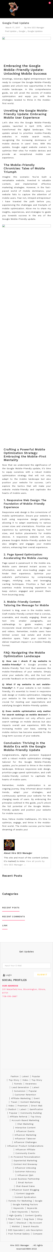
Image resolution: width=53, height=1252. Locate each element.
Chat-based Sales (25, 1186)
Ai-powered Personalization (25, 1157)
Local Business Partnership (25, 1179)
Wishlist (16, 1226)
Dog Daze (29, 1219)
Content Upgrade (25, 1193)
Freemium (23, 1105)
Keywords (18, 1208)
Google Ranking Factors (25, 1204)
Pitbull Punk (14, 1219)
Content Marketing (30, 1102)
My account (35, 1223)
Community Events (25, 1153)
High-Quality (15, 1215)
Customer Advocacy (25, 1171)
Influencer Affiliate (25, 1149)
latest (25, 1076)
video (25, 1080)
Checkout (21, 1223)
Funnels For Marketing (20, 1201)
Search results (31, 1226)
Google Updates (35, 31)
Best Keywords (20, 1212)
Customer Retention (25, 1094)
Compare (37, 1234)
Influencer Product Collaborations (25, 1146)
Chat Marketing (25, 1124)
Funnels (18, 1083)
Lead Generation (20, 1087)
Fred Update (10, 31)
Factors (35, 1212)
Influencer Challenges (25, 1142)
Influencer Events (25, 1131)
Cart (11, 1223)
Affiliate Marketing (21, 1098)
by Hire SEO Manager (34, 27)
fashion (15, 1076)
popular (36, 1076)
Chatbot (12, 1109)
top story (14, 1080)
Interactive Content (25, 1127)
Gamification (36, 1109)
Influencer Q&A (25, 1175)
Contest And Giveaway (25, 1164)
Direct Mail (36, 1105)
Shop (40, 1219)
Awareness (31, 1083)
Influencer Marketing (25, 1135)
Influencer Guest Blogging (25, 1190)
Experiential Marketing (25, 1160)
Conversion (19, 1091)
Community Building (31, 1113)
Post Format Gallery (19, 1234)
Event (37, 1098)
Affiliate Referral (18, 1116)
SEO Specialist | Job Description (25, 1230)
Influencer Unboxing (25, 1168)
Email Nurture (25, 1182)
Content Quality (33, 1215)
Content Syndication (25, 1197)
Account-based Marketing (25, 1120)
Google (22, 31)
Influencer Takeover (25, 1138)
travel (14, 1102)
